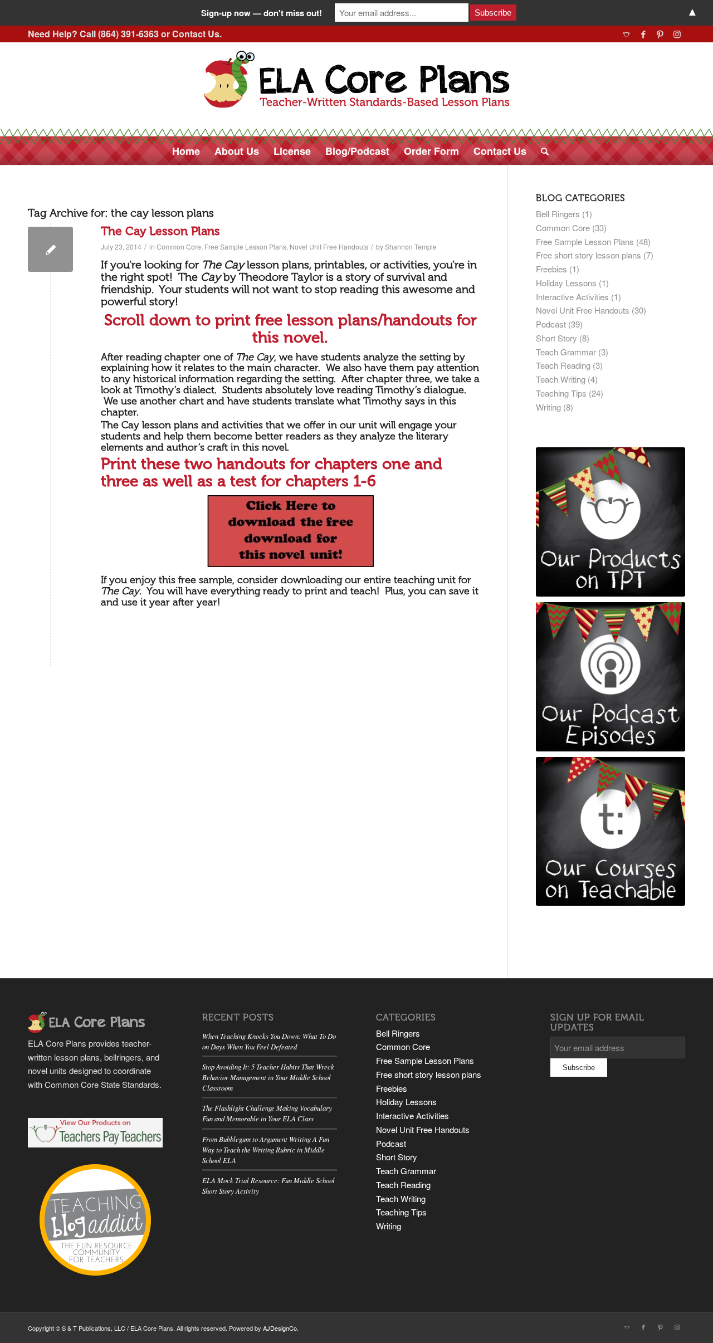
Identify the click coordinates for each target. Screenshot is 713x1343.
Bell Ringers (558, 213)
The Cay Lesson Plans (160, 231)
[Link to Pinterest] (660, 34)
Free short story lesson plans (588, 255)
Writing (548, 407)
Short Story (556, 338)
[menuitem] (186, 151)
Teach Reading (563, 365)
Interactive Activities (572, 296)
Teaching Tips (561, 393)
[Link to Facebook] (643, 34)
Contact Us (195, 33)
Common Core (179, 246)
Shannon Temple (411, 246)
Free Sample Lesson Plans (245, 246)
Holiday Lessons (566, 283)
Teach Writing (560, 379)
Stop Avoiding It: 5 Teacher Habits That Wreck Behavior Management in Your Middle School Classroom (268, 1077)
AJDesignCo (280, 1328)
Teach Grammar (566, 352)
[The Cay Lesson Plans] (50, 249)
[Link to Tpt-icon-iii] (626, 34)
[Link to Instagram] (676, 34)
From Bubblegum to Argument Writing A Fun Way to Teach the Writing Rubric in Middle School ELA (265, 1149)
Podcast (551, 324)
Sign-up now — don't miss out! (261, 13)
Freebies (551, 269)
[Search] (541, 151)
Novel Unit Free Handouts (329, 246)
